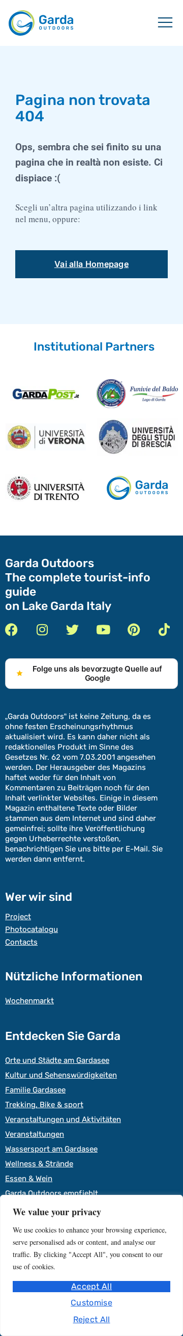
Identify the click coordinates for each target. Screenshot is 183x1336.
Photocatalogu (31, 929)
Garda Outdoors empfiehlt (51, 1193)
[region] (91, 1265)
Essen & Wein (28, 1178)
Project (18, 916)
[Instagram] (42, 629)
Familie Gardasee (35, 1089)
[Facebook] (11, 629)
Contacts (21, 942)
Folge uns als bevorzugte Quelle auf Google (97, 673)
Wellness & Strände (39, 1163)
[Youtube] (103, 629)
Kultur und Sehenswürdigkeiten (61, 1075)
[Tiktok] (164, 629)
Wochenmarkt (29, 1000)
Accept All (91, 1286)
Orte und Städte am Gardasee (57, 1060)
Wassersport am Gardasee (51, 1149)
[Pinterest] (133, 629)
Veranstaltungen (34, 1134)
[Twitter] (72, 629)
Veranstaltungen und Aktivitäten (63, 1119)
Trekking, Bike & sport (44, 1104)
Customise (91, 1302)
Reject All (91, 1319)
